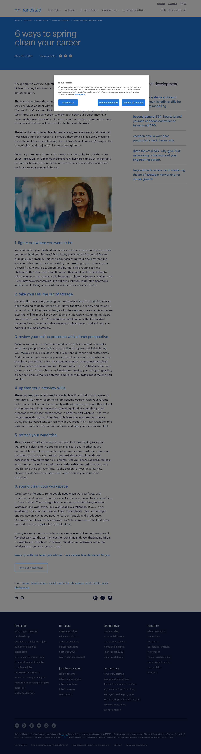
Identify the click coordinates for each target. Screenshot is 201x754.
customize (68, 102)
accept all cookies (133, 102)
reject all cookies (108, 102)
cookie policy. (80, 94)
